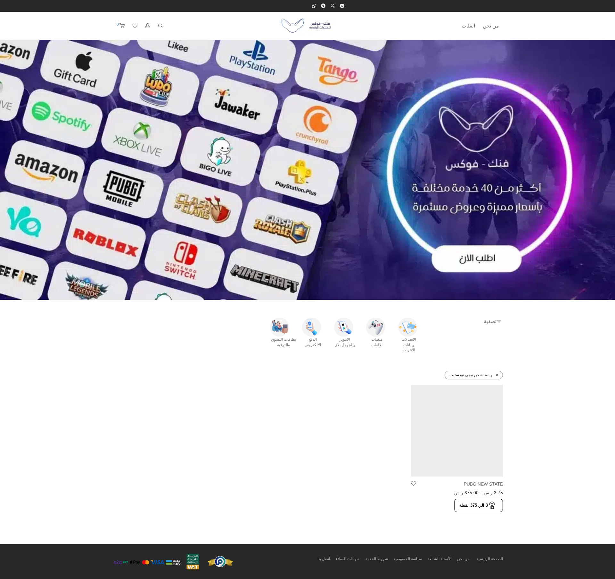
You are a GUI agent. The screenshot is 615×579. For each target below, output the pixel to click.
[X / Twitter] (332, 5)
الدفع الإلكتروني (313, 342)
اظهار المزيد (489, 515)
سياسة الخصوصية (408, 559)
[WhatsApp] (314, 5)
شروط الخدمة (376, 559)
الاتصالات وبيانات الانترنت (409, 345)
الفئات (468, 25)
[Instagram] (342, 5)
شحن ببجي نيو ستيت (470, 375)
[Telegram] (323, 5)
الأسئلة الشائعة (439, 559)
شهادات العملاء (348, 559)
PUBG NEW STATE (483, 484)
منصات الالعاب (376, 342)
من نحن (491, 25)
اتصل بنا (323, 559)
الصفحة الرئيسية (490, 559)
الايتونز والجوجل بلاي (344, 342)
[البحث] (160, 26)
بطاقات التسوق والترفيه (283, 342)
